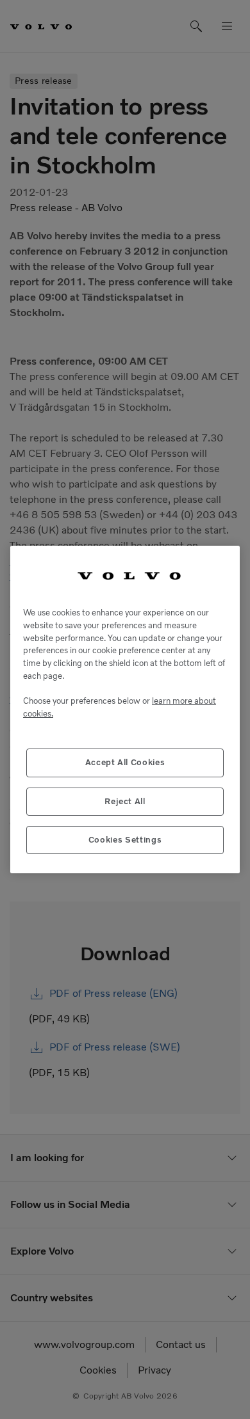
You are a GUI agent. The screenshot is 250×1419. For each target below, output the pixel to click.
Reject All (125, 801)
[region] (125, 710)
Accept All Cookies (125, 762)
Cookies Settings (125, 839)
